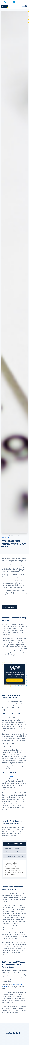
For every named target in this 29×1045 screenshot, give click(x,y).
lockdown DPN (8, 777)
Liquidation (5, 538)
